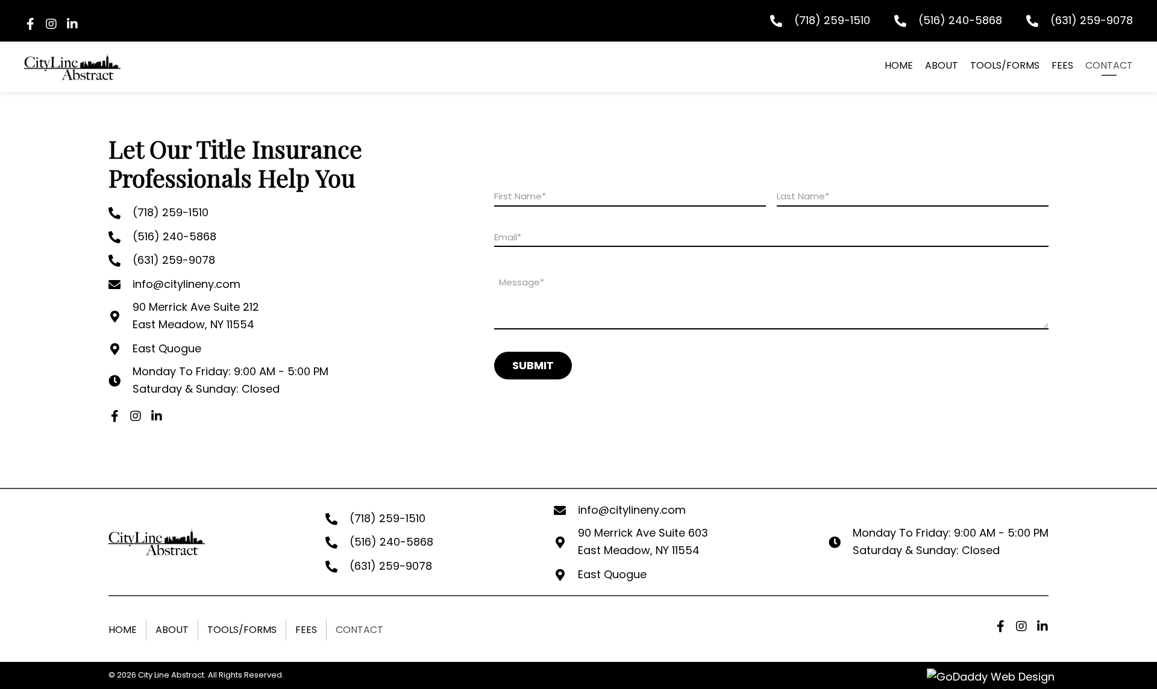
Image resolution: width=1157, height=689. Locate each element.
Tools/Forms (242, 630)
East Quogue (167, 348)
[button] (30, 24)
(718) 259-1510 (832, 20)
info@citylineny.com (186, 284)
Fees (306, 630)
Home (122, 630)
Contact (359, 630)
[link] (899, 67)
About (172, 630)
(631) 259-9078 (1091, 20)
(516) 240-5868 (960, 20)
